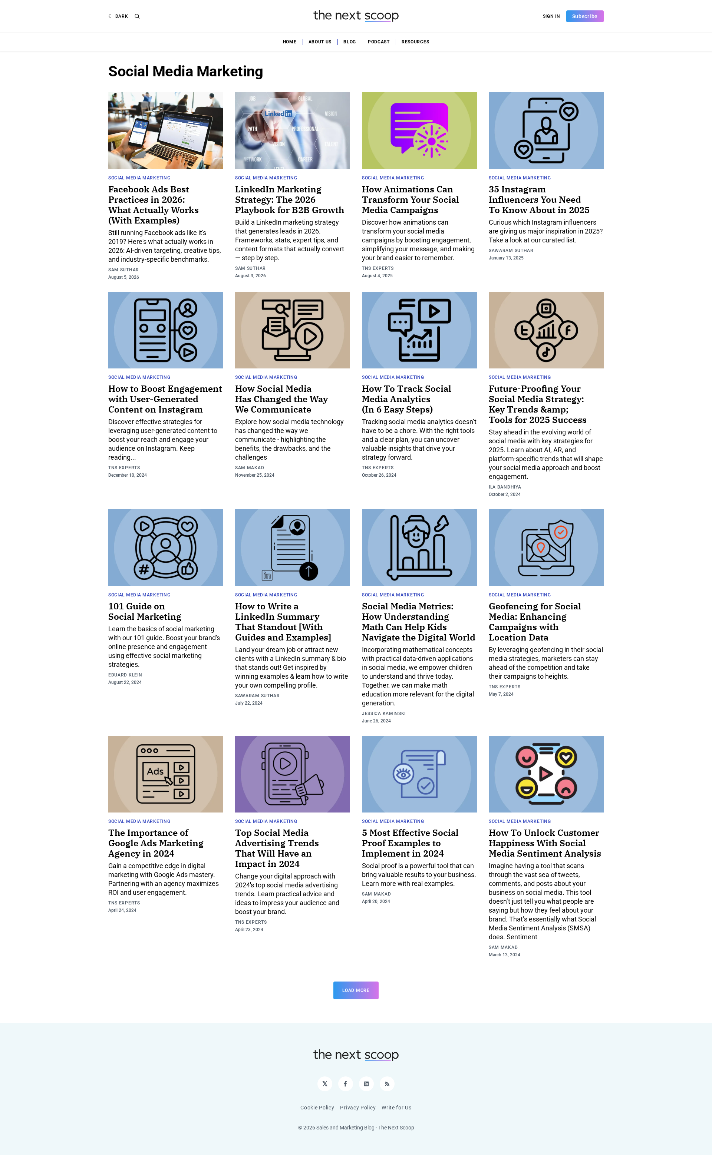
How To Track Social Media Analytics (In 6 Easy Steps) (406, 399)
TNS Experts (378, 268)
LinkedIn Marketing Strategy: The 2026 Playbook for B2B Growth (289, 199)
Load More (355, 990)
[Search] (137, 16)
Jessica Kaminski (384, 713)
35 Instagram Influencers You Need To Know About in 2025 (539, 199)
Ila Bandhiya (505, 487)
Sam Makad (249, 467)
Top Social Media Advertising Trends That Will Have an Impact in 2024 (277, 848)
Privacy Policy (358, 1108)
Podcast (379, 41)
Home (290, 41)
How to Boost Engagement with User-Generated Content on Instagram (165, 399)
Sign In (551, 16)
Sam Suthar (123, 269)
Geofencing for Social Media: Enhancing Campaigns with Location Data (535, 621)
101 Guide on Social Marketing (144, 611)
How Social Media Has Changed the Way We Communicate (281, 399)
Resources (415, 41)
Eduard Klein (125, 675)
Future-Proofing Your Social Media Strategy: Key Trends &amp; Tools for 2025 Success (538, 404)
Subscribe (585, 16)
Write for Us (396, 1108)
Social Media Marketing (139, 178)
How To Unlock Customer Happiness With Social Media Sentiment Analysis (545, 843)
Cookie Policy (317, 1108)
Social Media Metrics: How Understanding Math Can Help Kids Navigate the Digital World (418, 621)
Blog (349, 41)
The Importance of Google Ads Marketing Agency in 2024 (156, 843)
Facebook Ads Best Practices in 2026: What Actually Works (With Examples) (153, 204)
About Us (320, 41)
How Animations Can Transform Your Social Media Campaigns (410, 199)
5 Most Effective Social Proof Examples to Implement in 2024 (410, 843)
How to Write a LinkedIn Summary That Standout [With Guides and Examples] (283, 621)
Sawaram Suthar (511, 250)
